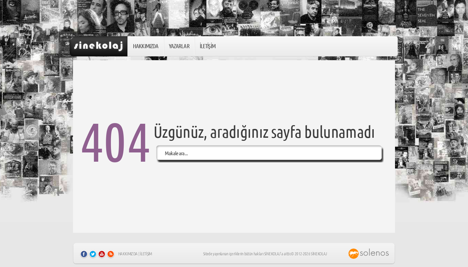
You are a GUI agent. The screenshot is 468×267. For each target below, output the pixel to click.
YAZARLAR (179, 45)
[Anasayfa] (98, 46)
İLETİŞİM (207, 45)
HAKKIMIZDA (146, 45)
